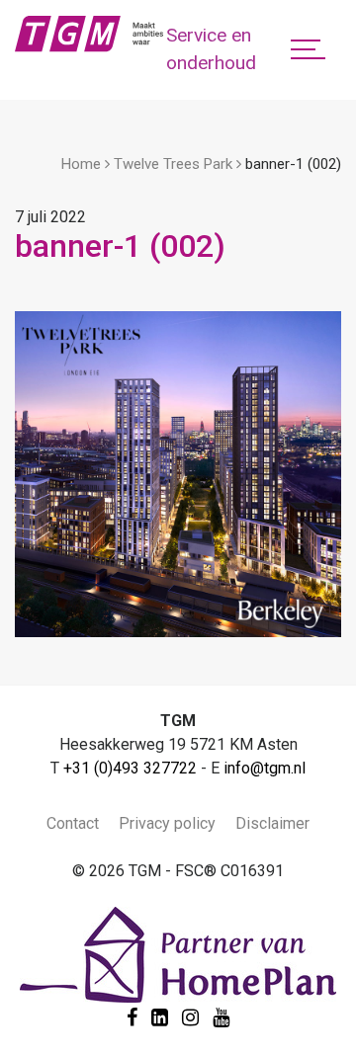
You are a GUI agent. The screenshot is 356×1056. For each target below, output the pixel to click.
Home (81, 164)
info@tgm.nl (264, 768)
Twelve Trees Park (173, 164)
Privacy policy (167, 823)
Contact (72, 823)
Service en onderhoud (211, 49)
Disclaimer (272, 823)
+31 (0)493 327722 (130, 768)
